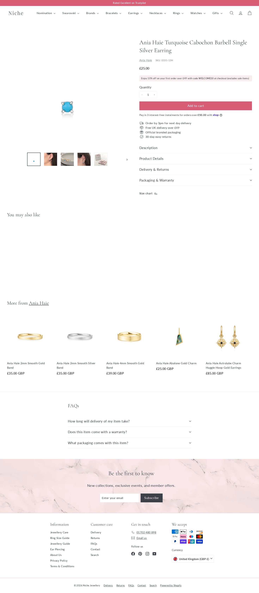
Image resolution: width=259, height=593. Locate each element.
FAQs (94, 543)
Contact (95, 549)
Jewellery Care (59, 532)
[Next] (125, 159)
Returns (95, 538)
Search (95, 554)
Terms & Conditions (62, 566)
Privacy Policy (59, 560)
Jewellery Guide (60, 543)
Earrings (134, 13)
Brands (91, 13)
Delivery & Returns (154, 169)
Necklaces (156, 13)
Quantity (145, 87)
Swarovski (69, 13)
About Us (56, 554)
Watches (196, 13)
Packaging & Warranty (156, 180)
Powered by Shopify (170, 585)
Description (148, 148)
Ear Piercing (57, 549)
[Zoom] (67, 89)
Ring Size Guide (59, 538)
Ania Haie (145, 60)
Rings (177, 13)
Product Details (151, 158)
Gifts (216, 13)
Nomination (45, 13)
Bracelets (112, 13)
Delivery (96, 532)
